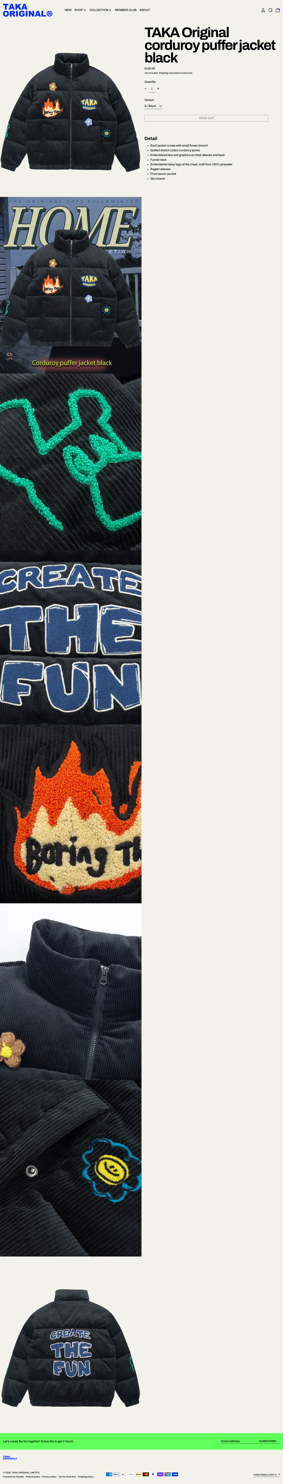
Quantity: (150, 81)
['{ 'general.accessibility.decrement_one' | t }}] (145, 88)
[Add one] (158, 88)
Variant (149, 99)
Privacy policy (49, 1476)
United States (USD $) (265, 1474)
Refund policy (33, 1476)
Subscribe (267, 1441)
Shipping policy (86, 1476)
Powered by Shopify (13, 1476)
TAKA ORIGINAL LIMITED (25, 1472)
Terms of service (67, 1476)
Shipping (163, 72)
